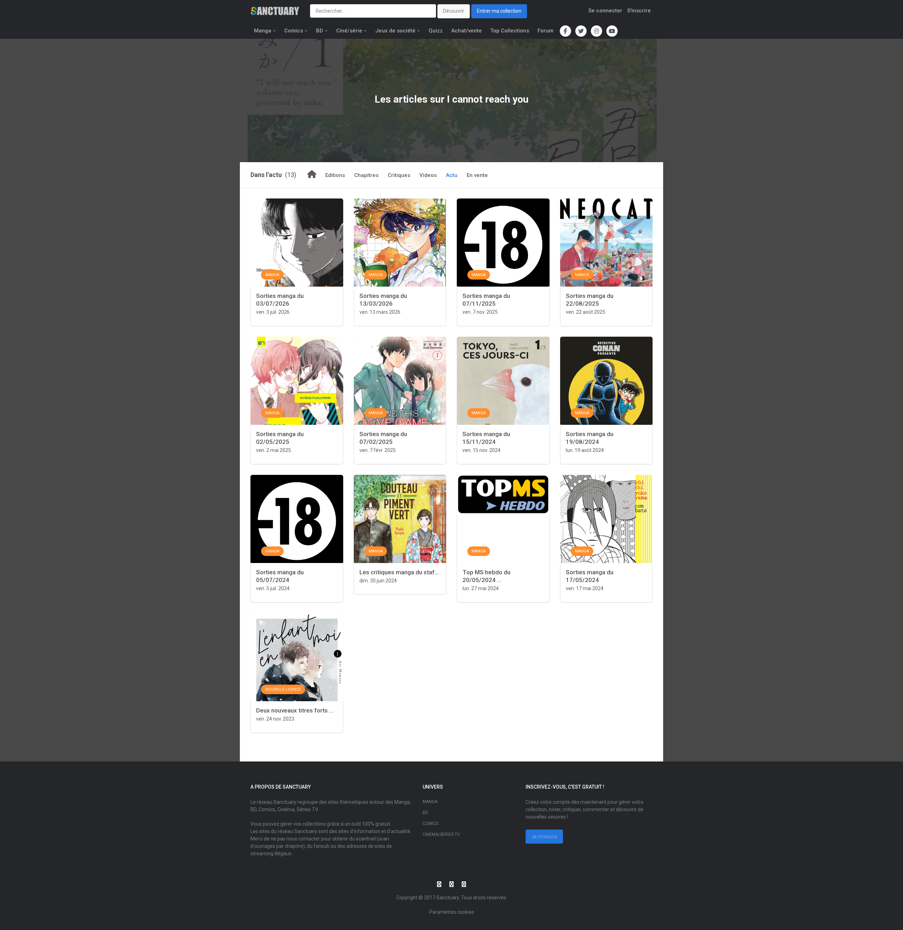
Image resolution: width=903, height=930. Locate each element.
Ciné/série (349, 30)
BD (319, 30)
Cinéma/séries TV (441, 834)
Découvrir (453, 11)
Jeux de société (395, 30)
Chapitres (366, 175)
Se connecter (605, 10)
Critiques (399, 175)
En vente (477, 175)
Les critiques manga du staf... (399, 572)
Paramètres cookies (451, 912)
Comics (293, 30)
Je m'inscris (544, 836)
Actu (451, 175)
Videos (428, 175)
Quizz (436, 30)
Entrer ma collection (499, 11)
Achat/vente (466, 30)
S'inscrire (639, 10)
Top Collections (509, 30)
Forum (545, 30)
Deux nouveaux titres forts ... (294, 710)
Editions (335, 175)
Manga (262, 30)
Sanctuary (447, 897)
